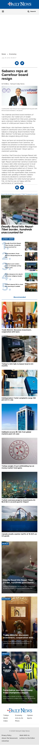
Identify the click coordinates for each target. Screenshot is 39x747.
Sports (29, 718)
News (4, 54)
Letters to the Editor (27, 738)
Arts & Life (19, 718)
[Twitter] (22, 63)
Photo (17, 721)
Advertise (5, 741)
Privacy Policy (6, 735)
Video (5, 721)
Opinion (30, 715)
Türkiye (6, 715)
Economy (12, 54)
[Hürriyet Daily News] (19, 4)
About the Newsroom (10, 738)
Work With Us (24, 735)
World (5, 718)
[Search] (28, 11)
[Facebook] (17, 63)
